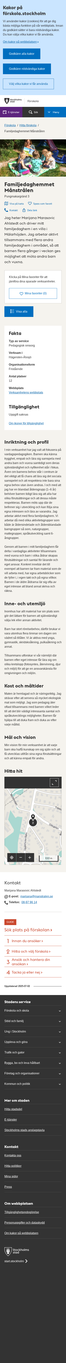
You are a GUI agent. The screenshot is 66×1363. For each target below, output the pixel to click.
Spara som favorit (42, 203)
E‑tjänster (13, 112)
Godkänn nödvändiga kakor (27, 68)
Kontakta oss (12, 1155)
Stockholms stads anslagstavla (24, 1130)
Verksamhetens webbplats (26, 392)
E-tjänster (10, 1119)
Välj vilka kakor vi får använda (28, 83)
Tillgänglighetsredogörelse (21, 1212)
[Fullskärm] (54, 782)
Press (8, 1186)
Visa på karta (17, 203)
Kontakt (14, 210)
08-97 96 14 (29, 902)
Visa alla (21, 311)
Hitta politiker (12, 1165)
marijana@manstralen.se (36, 896)
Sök (36, 112)
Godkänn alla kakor (21, 53)
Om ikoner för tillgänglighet (26, 423)
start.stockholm (14, 1261)
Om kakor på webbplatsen (20, 41)
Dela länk (32, 210)
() (36, 293)
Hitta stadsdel (13, 1109)
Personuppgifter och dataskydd (24, 1222)
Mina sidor (11, 1176)
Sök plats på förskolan (27, 929)
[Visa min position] (11, 857)
